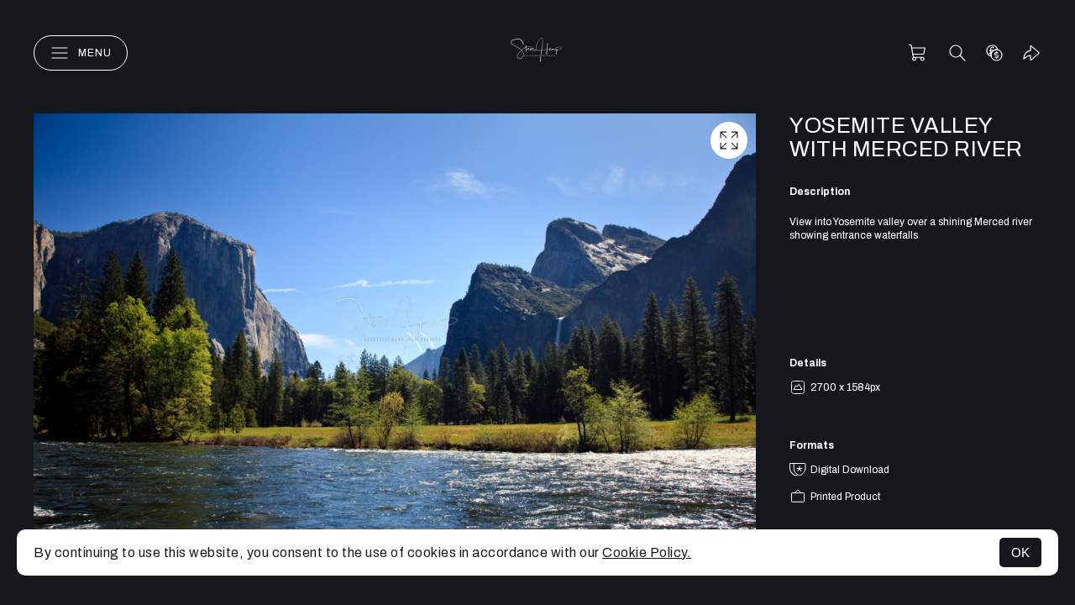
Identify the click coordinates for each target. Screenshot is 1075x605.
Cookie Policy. (646, 552)
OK (1020, 552)
